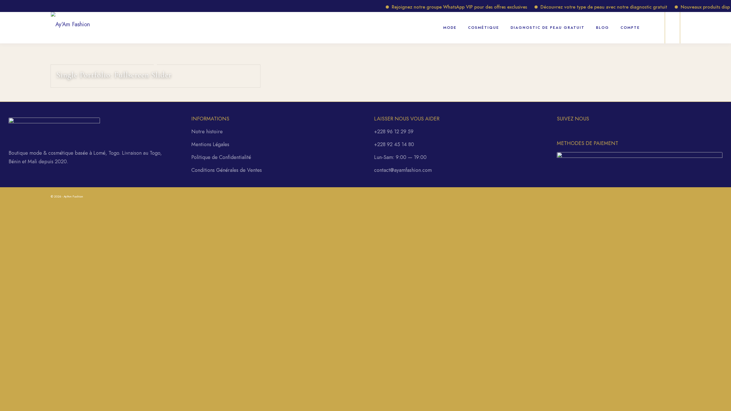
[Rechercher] (653, 24)
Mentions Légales (210, 144)
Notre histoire (207, 131)
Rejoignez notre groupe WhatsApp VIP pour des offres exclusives (451, 7)
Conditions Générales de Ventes (226, 170)
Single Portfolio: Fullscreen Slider (114, 75)
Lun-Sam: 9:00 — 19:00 (400, 157)
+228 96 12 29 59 (393, 131)
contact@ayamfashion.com (403, 170)
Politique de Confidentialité (221, 157)
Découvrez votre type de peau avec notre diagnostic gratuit (596, 7)
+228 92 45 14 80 (394, 144)
